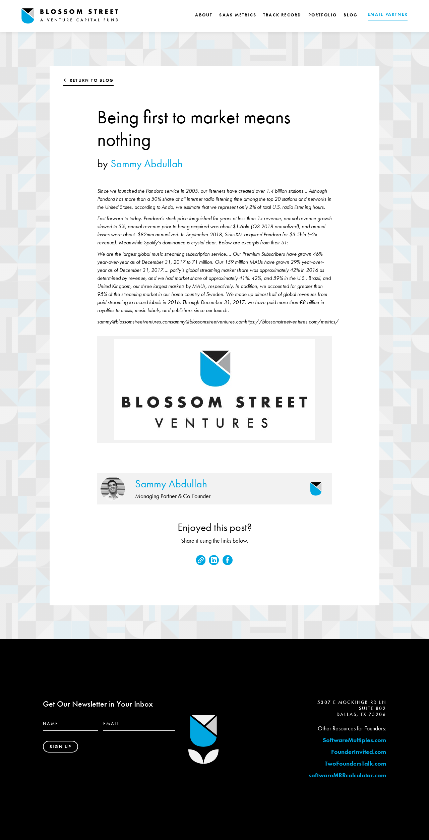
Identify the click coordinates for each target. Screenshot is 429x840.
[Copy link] (200, 560)
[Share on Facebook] (228, 560)
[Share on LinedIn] (214, 560)
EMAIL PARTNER (388, 14)
